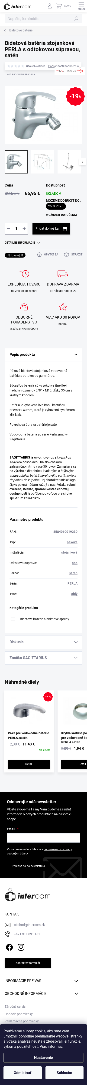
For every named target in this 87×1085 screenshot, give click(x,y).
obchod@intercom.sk (29, 925)
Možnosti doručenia (61, 215)
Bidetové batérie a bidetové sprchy (44, 619)
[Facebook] (9, 946)
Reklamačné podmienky (22, 1021)
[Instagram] (20, 946)
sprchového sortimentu (57, 475)
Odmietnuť (22, 1073)
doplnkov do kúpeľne (24, 480)
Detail (28, 764)
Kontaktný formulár (28, 963)
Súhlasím (64, 1073)
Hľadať (76, 18)
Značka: (67, 85)
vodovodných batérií (24, 475)
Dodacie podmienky (19, 1014)
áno (74, 563)
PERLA (72, 583)
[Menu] (81, 6)
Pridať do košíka (47, 228)
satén (73, 573)
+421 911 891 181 (27, 934)
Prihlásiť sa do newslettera (28, 866)
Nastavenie (43, 1057)
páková (72, 542)
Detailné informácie (20, 242)
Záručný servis (15, 1006)
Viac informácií (52, 1046)
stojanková (69, 552)
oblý (74, 594)
